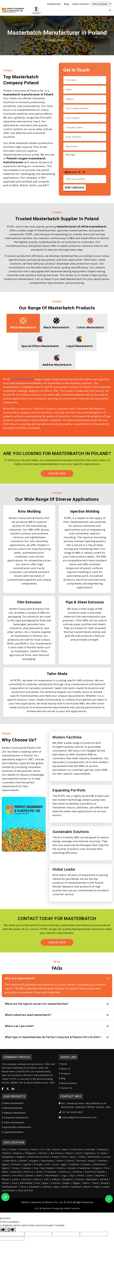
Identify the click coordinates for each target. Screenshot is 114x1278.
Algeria (5, 1164)
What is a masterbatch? (20, 978)
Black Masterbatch (13, 1107)
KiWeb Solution (71, 1208)
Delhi (46, 1179)
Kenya (91, 1160)
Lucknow (55, 1183)
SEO (36, 1208)
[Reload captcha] (83, 172)
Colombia (102, 1160)
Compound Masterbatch (16, 1117)
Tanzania (26, 1168)
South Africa (10, 1160)
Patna (23, 1186)
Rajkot (97, 1186)
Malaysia (17, 1153)
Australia (90, 1149)
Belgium (20, 1156)
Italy (48, 1149)
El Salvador (50, 1171)
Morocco (29, 1171)
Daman (5, 1183)
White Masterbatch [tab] (23, 327)
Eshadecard (54, 4)
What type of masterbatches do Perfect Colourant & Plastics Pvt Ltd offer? (53, 1037)
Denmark (81, 1160)
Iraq (36, 1168)
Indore (86, 1183)
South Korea (77, 1149)
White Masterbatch (13, 1103)
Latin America (56, 1153)
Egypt (64, 1164)
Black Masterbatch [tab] (56, 327)
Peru (106, 1168)
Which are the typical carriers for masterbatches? (37, 1003)
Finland (69, 1160)
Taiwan (60, 1160)
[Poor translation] (11, 1229)
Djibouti (29, 1175)
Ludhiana (46, 1186)
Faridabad (76, 1186)
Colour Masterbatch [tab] (90, 327)
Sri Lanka (101, 1153)
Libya (72, 1175)
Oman (39, 1171)
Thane (95, 1183)
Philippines (30, 1153)
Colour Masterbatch (14, 1122)
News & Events (81, 4)
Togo (63, 1175)
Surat (14, 1183)
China (64, 1156)
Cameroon (64, 1171)
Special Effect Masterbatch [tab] (40, 346)
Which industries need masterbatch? (28, 1014)
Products (65, 1073)
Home (52, 40)
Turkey (81, 1156)
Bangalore (67, 1179)
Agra (56, 1186)
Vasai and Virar (25, 1190)
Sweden (23, 1160)
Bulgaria (97, 1168)
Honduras (77, 1171)
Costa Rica (17, 1175)
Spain (73, 1156)
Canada (12, 1149)
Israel (55, 1164)
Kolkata (56, 1179)
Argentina (89, 1153)
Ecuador (86, 1164)
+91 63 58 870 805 (72, 1112)
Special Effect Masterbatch (17, 1127)
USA (4, 1149)
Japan (65, 1149)
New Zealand (47, 1168)
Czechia (107, 1156)
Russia (56, 1149)
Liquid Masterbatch (13, 1131)
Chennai (79, 1179)
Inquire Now (57, 942)
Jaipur (45, 1183)
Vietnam (42, 1153)
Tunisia (15, 1168)
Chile (47, 1164)
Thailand (6, 1153)
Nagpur (76, 1183)
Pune (37, 1183)
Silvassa (37, 1179)
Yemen (80, 1175)
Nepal (5, 1171)
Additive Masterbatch (15, 1112)
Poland (55, 1156)
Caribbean (74, 1164)
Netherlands (94, 1156)
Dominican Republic (95, 1171)
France (34, 1149)
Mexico (69, 1153)
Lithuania (26, 1179)
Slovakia (72, 1168)
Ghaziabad (34, 1186)
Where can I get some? (19, 1026)
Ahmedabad (26, 1183)
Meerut (87, 1186)
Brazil (79, 1153)
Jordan (15, 1179)
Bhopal (104, 1183)
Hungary (34, 1160)
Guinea (5, 1175)
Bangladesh (8, 1156)
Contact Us (66, 1087)
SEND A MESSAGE (74, 187)
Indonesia (103, 1149)
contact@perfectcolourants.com (79, 1117)
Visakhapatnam (10, 1186)
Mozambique (51, 1175)
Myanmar (100, 1175)
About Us (65, 1068)
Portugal (38, 1164)
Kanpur (66, 1183)
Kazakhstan (85, 1168)
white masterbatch (22, 379)
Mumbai (104, 1179)
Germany (23, 1149)
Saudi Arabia (47, 1160)
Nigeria (5, 1168)
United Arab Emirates (38, 1156)
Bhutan (5, 1179)
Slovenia (60, 1168)
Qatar (90, 1175)
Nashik (64, 1186)
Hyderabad (91, 1179)
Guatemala (16, 1171)
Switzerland (99, 1164)
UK (41, 1149)
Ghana (39, 1175)
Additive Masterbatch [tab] (57, 364)
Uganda (27, 1164)
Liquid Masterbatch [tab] (79, 346)
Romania (16, 1164)
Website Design (50, 1208)
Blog (66, 4)
